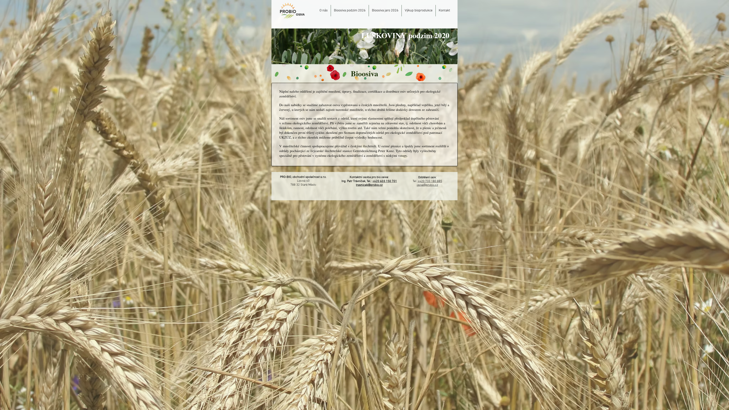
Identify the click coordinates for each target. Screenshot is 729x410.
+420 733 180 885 (430, 181)
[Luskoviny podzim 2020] (365, 58)
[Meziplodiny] (369, 58)
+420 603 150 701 (384, 181)
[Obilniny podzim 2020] (360, 58)
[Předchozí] (277, 46)
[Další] (452, 46)
